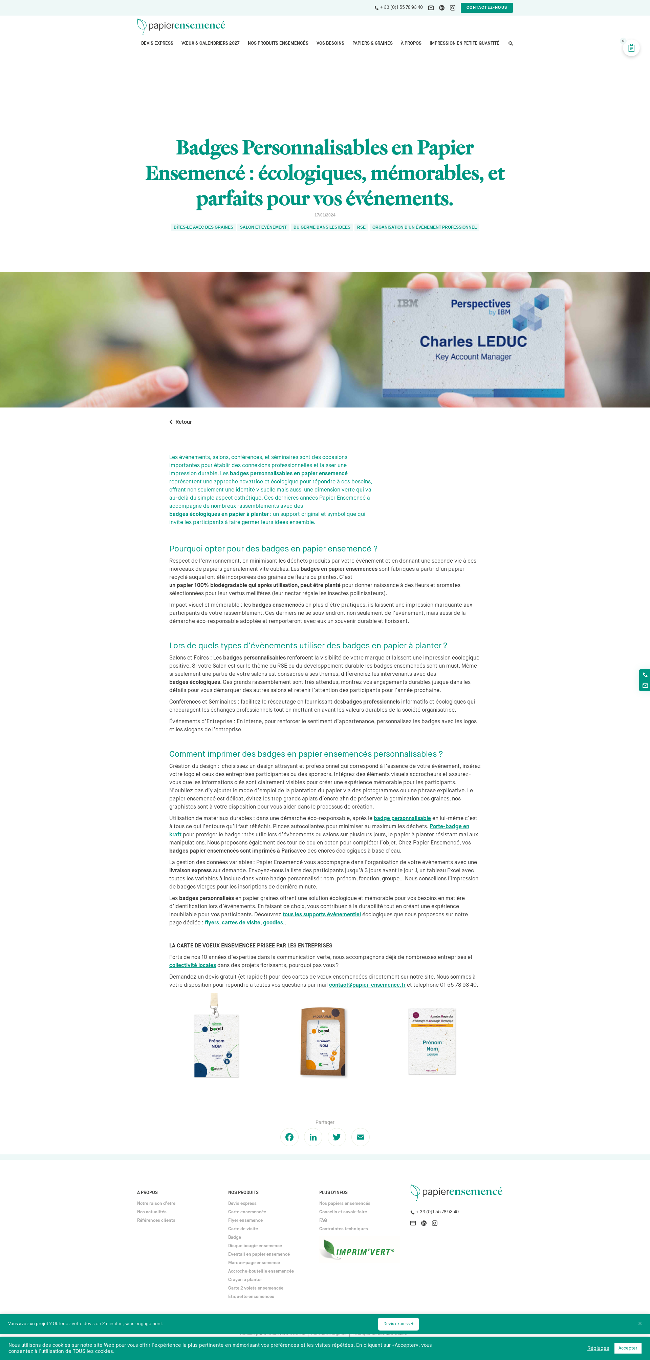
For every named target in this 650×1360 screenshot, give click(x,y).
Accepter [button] (628, 1348)
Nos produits (243, 1193)
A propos (147, 1193)
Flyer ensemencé (245, 1220)
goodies (273, 923)
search (510, 47)
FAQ (323, 1220)
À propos (411, 43)
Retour (183, 422)
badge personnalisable (402, 818)
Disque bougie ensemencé (255, 1246)
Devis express (157, 43)
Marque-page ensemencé (254, 1263)
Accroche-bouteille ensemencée (261, 1271)
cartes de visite (241, 923)
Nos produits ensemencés (278, 43)
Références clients (156, 1220)
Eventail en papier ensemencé (259, 1254)
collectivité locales (192, 965)
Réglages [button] (598, 1348)
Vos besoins (330, 43)
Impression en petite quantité (464, 43)
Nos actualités (152, 1212)
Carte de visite (243, 1229)
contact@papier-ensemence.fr (367, 985)
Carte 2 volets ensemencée (255, 1288)
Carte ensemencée (247, 1212)
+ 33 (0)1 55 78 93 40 (401, 7)
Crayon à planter (245, 1280)
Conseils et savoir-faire (343, 1212)
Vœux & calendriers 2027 (210, 43)
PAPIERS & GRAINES (372, 43)
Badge (234, 1237)
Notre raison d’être (156, 1203)
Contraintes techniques (343, 1229)
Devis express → (398, 1324)
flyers (212, 923)
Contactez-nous (487, 8)
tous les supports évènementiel (322, 915)
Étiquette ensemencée (251, 1297)
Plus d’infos (333, 1193)
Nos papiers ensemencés (344, 1203)
